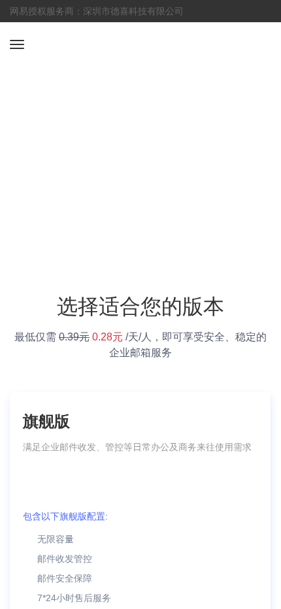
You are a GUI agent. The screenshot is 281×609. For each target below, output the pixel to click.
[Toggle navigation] (17, 44)
